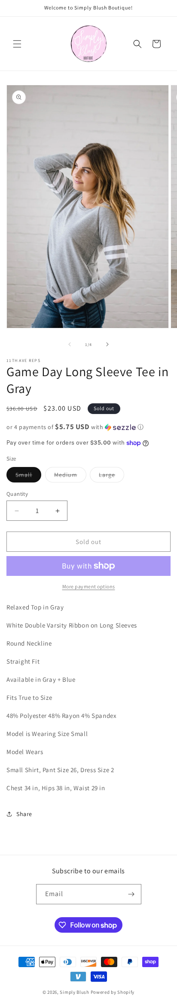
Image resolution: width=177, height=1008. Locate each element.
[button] (17, 43)
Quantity (17, 494)
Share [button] (24, 814)
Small (28, 476)
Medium (70, 476)
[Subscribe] (131, 894)
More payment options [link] (88, 586)
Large (111, 476)
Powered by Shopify (113, 992)
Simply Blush (74, 992)
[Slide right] (107, 344)
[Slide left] (69, 344)
